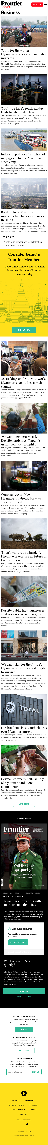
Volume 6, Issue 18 (11, 893)
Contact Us (24, 1114)
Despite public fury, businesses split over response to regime (23, 612)
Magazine (15, 1100)
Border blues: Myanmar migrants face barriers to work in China (22, 216)
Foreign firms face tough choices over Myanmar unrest (24, 729)
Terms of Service (18, 1109)
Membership (29, 1100)
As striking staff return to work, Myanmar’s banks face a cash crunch (23, 382)
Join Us (24, 1029)
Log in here (28, 952)
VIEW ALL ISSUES (24, 997)
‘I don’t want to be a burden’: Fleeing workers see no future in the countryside (24, 556)
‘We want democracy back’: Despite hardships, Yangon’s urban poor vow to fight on (21, 440)
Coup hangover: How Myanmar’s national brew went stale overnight (23, 498)
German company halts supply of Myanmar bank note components (22, 783)
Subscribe (24, 1050)
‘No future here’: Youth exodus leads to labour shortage (22, 110)
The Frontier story (16, 1105)
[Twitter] (27, 1124)
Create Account (18, 942)
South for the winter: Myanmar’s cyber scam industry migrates (23, 54)
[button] (26, 1132)
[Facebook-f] (21, 1124)
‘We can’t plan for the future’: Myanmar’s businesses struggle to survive (23, 668)
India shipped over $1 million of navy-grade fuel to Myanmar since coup (23, 158)
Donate (37, 4)
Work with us (34, 1105)
